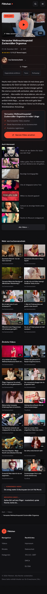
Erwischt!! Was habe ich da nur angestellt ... (12, 474)
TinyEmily (27, 410)
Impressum (29, 543)
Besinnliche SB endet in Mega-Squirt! (34, 260)
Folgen (32, 67)
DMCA (27, 560)
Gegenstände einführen (12, 73)
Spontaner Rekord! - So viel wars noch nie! (11, 260)
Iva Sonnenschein (7, 264)
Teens (26, 73)
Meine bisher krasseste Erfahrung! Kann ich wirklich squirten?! (11, 406)
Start (3, 512)
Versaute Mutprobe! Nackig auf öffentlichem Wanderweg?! (12, 282)
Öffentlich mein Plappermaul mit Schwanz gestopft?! (11, 328)
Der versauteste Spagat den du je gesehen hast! (34, 383)
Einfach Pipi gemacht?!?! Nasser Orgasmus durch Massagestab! (32, 361)
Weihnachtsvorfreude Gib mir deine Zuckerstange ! (33, 406)
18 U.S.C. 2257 (30, 555)
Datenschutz (29, 549)
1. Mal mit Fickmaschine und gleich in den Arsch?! (33, 305)
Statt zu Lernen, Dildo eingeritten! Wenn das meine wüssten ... (33, 429)
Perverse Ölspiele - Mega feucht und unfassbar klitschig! (12, 452)
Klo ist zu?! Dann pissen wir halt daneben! (34, 328)
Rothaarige (35, 73)
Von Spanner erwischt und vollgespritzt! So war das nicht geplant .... (12, 429)
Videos (10, 512)
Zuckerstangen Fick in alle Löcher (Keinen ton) (32, 474)
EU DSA (28, 566)
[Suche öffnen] (35, 3)
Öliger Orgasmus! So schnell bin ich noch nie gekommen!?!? (12, 383)
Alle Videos (23, 227)
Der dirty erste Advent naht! (33, 451)
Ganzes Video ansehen (29, 136)
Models (5, 549)
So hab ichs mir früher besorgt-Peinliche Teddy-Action (34, 282)
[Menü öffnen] (42, 3)
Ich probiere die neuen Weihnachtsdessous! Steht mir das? (12, 361)
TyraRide (27, 478)
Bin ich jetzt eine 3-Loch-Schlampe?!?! (10, 305)
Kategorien (6, 555)
